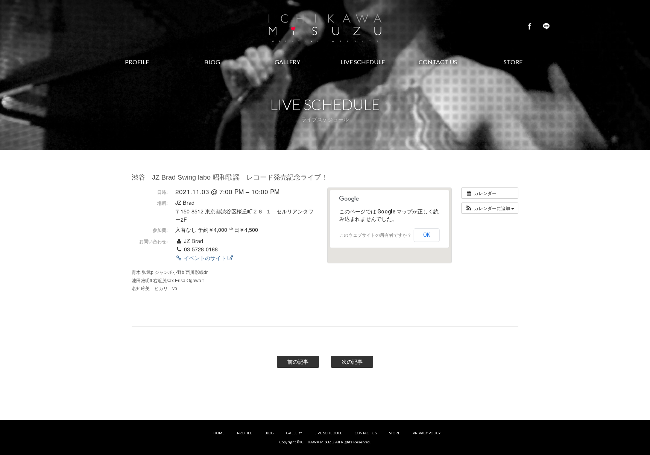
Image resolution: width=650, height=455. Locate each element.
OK (426, 235)
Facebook (529, 26)
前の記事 (297, 362)
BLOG (269, 433)
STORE (394, 433)
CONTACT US (366, 433)
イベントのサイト (205, 258)
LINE (546, 26)
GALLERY (294, 433)
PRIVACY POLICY (426, 433)
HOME (219, 433)
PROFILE (244, 433)
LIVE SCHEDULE (328, 433)
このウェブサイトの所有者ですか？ (375, 235)
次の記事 (352, 362)
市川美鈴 (325, 26)
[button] (490, 208)
